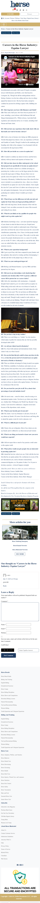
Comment (4, 601)
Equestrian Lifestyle (6, 33)
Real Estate (25, 20)
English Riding (5, 683)
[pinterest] (23, 10)
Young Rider (4, 819)
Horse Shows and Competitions (9, 695)
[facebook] (17, 10)
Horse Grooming (5, 767)
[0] (13, 10)
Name (3, 624)
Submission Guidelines (7, 836)
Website (3, 633)
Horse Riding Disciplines (7, 692)
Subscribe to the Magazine (8, 807)
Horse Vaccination (6, 790)
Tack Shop (23, 18)
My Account (5, 18)
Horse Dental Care (6, 761)
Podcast (12, 18)
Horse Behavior (5, 758)
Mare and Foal (5, 793)
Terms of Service (5, 849)
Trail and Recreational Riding (9, 705)
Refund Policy (5, 852)
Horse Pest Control (6, 783)
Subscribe (10, 14)
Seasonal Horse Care (6, 796)
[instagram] (26, 10)
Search (30, 14)
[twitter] (20, 10)
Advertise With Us (6, 840)
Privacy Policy (5, 846)
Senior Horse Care (6, 799)
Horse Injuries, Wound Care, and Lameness (12, 777)
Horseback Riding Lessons (8, 698)
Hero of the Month (16, 20)
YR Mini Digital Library (7, 816)
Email (3, 629)
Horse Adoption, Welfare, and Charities (11, 755)
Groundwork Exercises (7, 686)
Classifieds (4, 855)
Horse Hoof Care (5, 774)
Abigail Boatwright (9, 52)
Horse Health (4, 771)
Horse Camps (4, 689)
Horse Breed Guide (6, 676)
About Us (3, 830)
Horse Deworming (6, 764)
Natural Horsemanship (7, 702)
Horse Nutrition (5, 780)
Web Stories (4, 859)
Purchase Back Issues (6, 810)
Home (3, 29)
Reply (5, 586)
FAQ (2, 843)
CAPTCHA (5, 645)
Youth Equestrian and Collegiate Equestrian (12, 711)
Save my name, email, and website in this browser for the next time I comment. (19, 640)
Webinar (17, 18)
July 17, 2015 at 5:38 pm (10, 579)
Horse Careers (16, 33)
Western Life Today (6, 823)
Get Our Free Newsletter (7, 813)
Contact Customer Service (8, 833)
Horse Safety (4, 787)
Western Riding (5, 708)
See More (20, 554)
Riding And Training (6, 679)
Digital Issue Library (32, 18)
